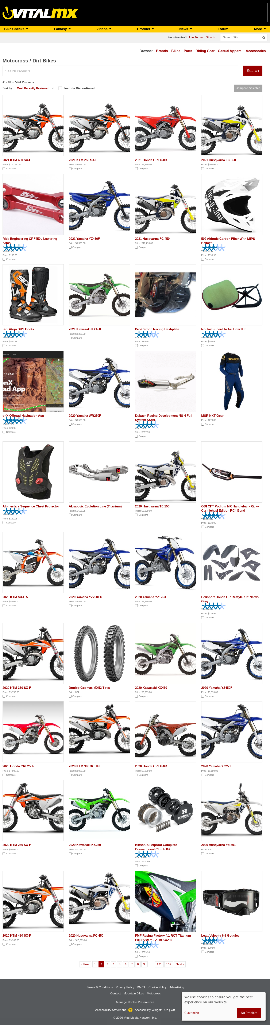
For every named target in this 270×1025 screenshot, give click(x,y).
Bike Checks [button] (14, 29)
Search (253, 71)
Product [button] (144, 29)
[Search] (263, 37)
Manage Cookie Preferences (135, 1002)
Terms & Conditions (100, 987)
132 (169, 964)
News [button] (184, 29)
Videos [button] (102, 29)
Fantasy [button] (61, 29)
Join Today (195, 37)
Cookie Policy (157, 987)
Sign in (210, 37)
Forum (223, 29)
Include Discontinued (79, 88)
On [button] (166, 1010)
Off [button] (173, 1010)
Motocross (154, 993)
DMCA (141, 987)
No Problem (249, 1012)
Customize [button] (191, 1012)
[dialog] (223, 1006)
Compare (11, 168)
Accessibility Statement (110, 1010)
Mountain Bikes (133, 993)
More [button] (258, 29)
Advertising (176, 987)
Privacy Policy (125, 987)
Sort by (7, 88)
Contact (115, 993)
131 (160, 964)
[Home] (41, 12)
